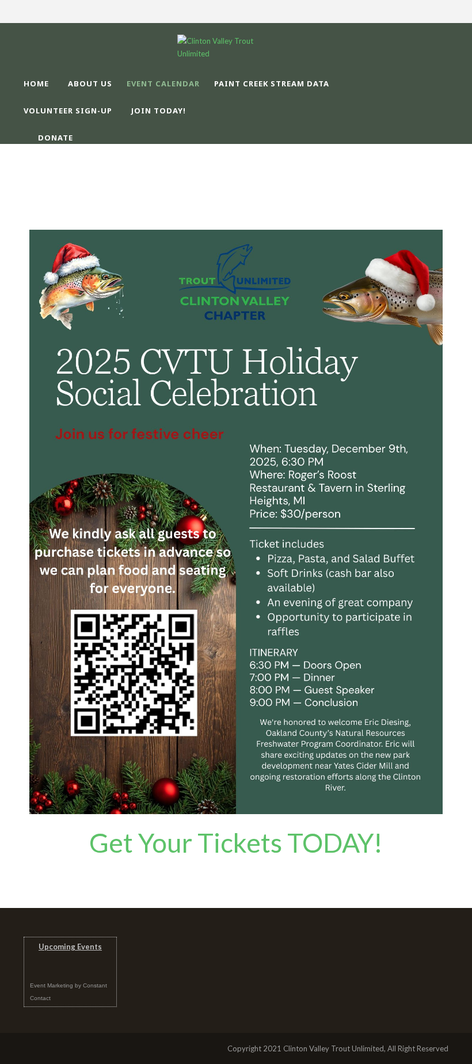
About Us (90, 83)
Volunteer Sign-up (68, 110)
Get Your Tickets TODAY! (236, 842)
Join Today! (158, 110)
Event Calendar (163, 83)
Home (36, 83)
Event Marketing (51, 985)
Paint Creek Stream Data (271, 83)
